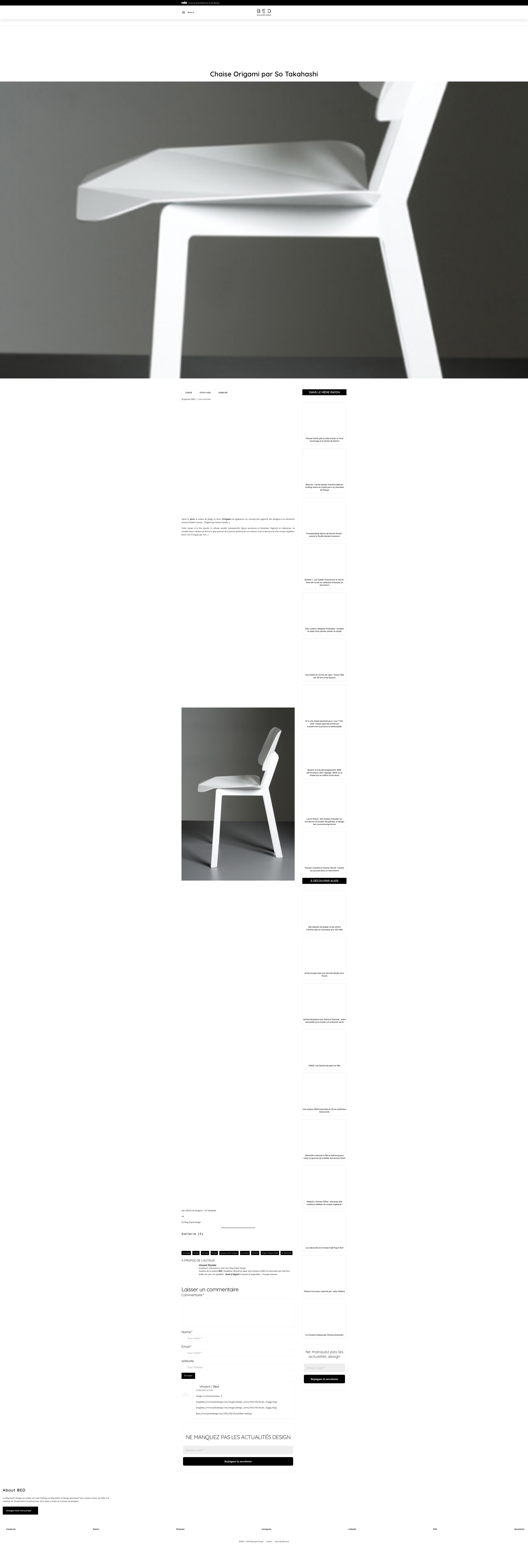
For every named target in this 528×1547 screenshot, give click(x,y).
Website (188, 1361)
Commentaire (193, 1295)
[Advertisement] (264, 46)
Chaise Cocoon (195, 522)
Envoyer (188, 1375)
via (183, 1216)
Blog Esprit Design (192, 1222)
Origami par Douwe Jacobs (216, 522)
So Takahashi (210, 1210)
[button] (188, 12)
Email (186, 1346)
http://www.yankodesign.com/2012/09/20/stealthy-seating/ (224, 1413)
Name (187, 1332)
